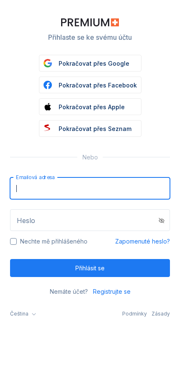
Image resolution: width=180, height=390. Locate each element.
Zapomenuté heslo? (142, 241)
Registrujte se (112, 291)
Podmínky (134, 313)
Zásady (161, 313)
